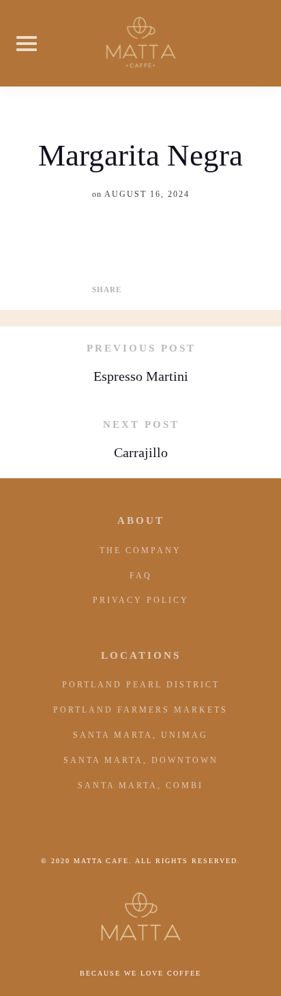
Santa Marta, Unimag (140, 735)
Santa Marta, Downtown (140, 760)
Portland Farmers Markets (140, 710)
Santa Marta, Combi (140, 785)
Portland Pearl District (141, 684)
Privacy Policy (141, 600)
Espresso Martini (140, 376)
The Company (140, 550)
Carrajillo (141, 452)
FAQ (141, 575)
